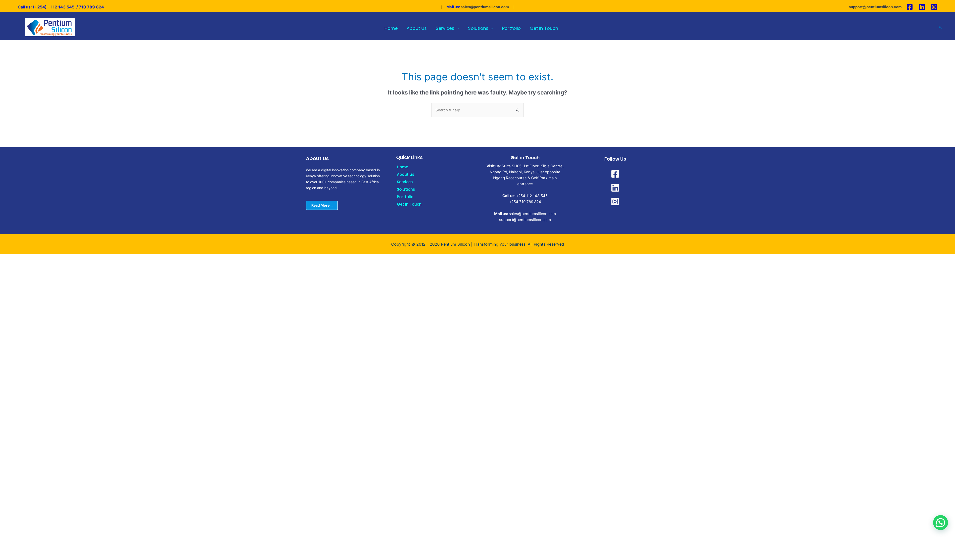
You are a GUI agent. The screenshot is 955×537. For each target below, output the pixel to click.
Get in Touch (409, 204)
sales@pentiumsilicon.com (485, 7)
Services (405, 181)
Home (402, 167)
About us (405, 174)
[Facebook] (910, 7)
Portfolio (405, 196)
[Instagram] (934, 7)
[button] (940, 522)
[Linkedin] (922, 7)
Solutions (406, 189)
